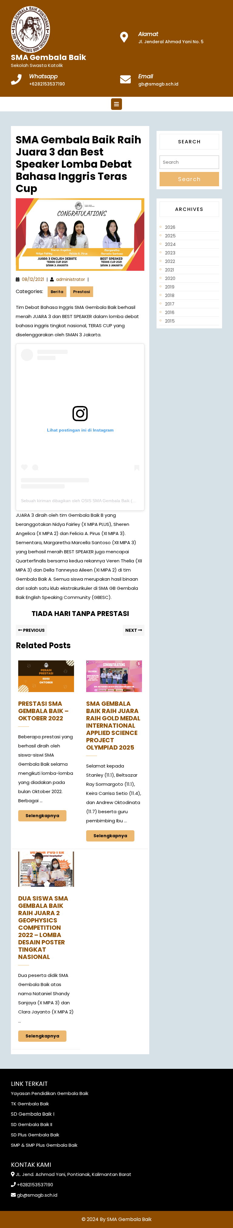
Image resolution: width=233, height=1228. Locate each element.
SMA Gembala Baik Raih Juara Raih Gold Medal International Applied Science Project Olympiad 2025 (113, 725)
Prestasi (81, 292)
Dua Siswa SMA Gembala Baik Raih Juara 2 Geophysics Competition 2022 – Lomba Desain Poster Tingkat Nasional (43, 927)
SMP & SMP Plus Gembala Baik (44, 1145)
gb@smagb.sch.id (158, 84)
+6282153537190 (47, 84)
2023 (170, 253)
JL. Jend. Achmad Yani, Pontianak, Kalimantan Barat (73, 1174)
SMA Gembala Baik (48, 57)
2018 (169, 295)
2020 (170, 278)
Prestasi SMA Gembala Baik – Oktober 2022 (43, 710)
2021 (169, 270)
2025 (170, 236)
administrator (70, 279)
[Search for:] (189, 164)
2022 (170, 261)
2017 (169, 304)
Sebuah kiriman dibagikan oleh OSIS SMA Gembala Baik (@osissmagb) (90, 500)
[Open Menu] (116, 104)
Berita (57, 292)
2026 (170, 227)
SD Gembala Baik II (31, 1124)
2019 (169, 287)
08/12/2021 (33, 279)
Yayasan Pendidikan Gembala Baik (49, 1093)
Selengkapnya (45, 814)
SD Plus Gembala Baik (35, 1135)
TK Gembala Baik (30, 1103)
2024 (170, 244)
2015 (170, 321)
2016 (169, 312)
